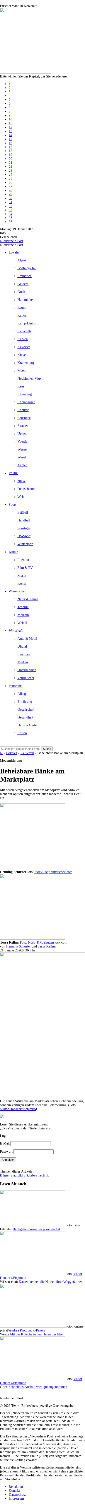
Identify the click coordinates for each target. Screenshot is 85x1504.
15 (10, 139)
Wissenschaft (18, 591)
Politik (13, 473)
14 (10, 135)
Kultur (13, 552)
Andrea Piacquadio (22, 1330)
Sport (12, 504)
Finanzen (23, 654)
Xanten (22, 465)
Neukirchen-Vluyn (30, 378)
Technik (23, 607)
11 (10, 123)
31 (10, 202)
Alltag (21, 694)
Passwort (6, 1151)
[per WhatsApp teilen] (4, 1167)
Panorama (15, 686)
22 (10, 166)
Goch (21, 292)
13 (10, 131)
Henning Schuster (18, 946)
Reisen (22, 733)
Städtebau (30, 1175)
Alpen (21, 260)
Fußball (22, 512)
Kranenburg (25, 363)
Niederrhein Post (11, 241)
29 (10, 194)
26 (10, 182)
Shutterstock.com (60, 872)
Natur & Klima (27, 599)
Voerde (22, 441)
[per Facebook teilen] (8, 1167)
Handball (23, 520)
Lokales (14, 252)
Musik (21, 575)
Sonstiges (24, 528)
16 (10, 143)
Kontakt (14, 1490)
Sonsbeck (24, 418)
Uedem (22, 433)
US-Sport (24, 536)
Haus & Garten (27, 725)
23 (10, 170)
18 (10, 151)
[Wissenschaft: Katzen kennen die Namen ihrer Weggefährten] (32, 1274)
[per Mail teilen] (1, 1167)
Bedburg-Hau (26, 268)
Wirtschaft (16, 630)
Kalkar (22, 315)
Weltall (22, 623)
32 (10, 206)
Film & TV (25, 567)
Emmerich (24, 276)
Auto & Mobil (27, 638)
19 (10, 155)
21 (10, 162)
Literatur (23, 560)
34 (10, 214)
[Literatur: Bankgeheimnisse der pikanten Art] (32, 1225)
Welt (20, 496)
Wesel (21, 457)
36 (10, 222)
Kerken (22, 339)
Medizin (23, 615)
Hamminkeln (26, 299)
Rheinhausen (26, 402)
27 (10, 186)
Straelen (23, 426)
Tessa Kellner (47, 946)
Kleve (21, 355)
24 (10, 174)
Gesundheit (25, 717)
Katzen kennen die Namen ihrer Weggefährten (51, 1282)
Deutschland (26, 489)
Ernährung (24, 701)
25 (10, 178)
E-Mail (5, 1143)
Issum (21, 307)
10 (10, 119)
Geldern (23, 284)
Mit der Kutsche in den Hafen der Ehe (36, 1334)
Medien (22, 662)
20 (10, 158)
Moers (21, 370)
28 (10, 190)
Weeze (22, 449)
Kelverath (24, 331)
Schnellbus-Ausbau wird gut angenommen (37, 1387)
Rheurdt (23, 410)
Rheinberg (24, 394)
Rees (20, 386)
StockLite (41, 872)
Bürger (5, 1175)
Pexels (40, 1330)
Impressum (16, 1498)
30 (10, 198)
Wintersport (25, 544)
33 (10, 210)
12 (10, 127)
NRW (21, 481)
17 (10, 147)
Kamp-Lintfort (27, 323)
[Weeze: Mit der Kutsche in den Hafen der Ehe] (32, 1326)
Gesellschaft (25, 709)
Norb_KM (35, 942)
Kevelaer (23, 347)
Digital (22, 646)
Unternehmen (26, 670)
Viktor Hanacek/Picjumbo (18, 1109)
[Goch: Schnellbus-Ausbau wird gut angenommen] (32, 1379)
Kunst (21, 583)
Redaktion (16, 1486)
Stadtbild (16, 1175)
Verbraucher (25, 678)
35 (10, 218)
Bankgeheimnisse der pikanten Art (36, 1229)
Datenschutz (17, 1494)
